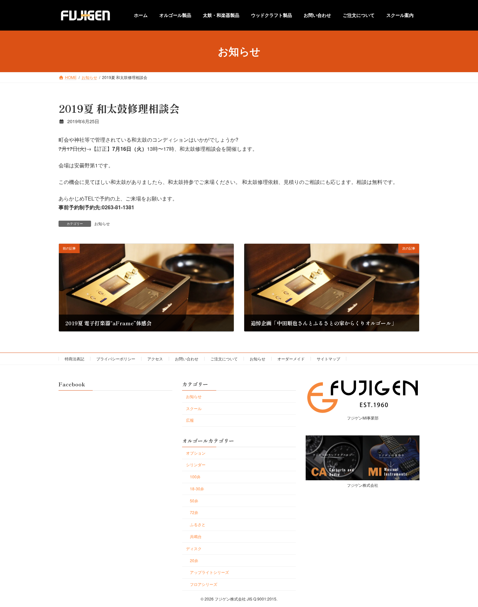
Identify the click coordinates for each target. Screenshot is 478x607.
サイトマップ (328, 358)
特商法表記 (74, 358)
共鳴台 (196, 536)
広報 (190, 420)
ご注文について (224, 358)
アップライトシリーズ (209, 572)
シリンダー (196, 464)
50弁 (194, 500)
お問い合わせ (186, 358)
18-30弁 (197, 488)
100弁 (195, 476)
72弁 (194, 512)
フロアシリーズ (203, 584)
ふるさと (198, 524)
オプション (196, 452)
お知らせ (102, 223)
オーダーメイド (291, 358)
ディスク (194, 548)
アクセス (155, 358)
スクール (194, 408)
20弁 (194, 560)
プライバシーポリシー (115, 358)
